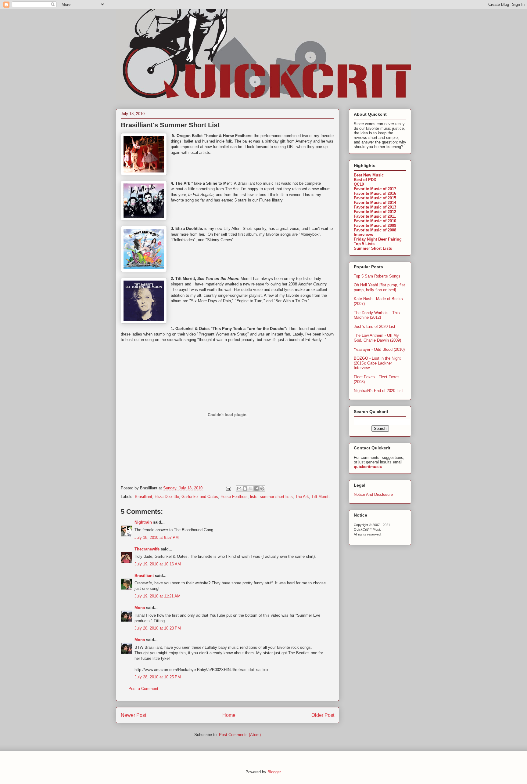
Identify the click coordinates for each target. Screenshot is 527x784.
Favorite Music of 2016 (375, 193)
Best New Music (369, 175)
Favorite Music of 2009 (375, 225)
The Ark (302, 496)
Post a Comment (143, 688)
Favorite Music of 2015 (375, 198)
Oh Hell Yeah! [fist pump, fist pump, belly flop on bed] (379, 287)
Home (228, 715)
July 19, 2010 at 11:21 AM (157, 596)
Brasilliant (143, 496)
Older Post (322, 715)
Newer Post (133, 715)
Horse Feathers (234, 496)
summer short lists (276, 496)
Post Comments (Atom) (240, 734)
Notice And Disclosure (373, 494)
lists (253, 496)
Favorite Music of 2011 (375, 216)
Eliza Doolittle (167, 496)
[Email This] (239, 488)
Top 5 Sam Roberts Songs (377, 276)
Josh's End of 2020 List (374, 326)
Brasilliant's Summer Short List (170, 125)
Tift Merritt (320, 496)
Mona (139, 607)
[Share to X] (251, 488)
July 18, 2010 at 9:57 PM (156, 537)
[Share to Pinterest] (262, 488)
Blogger (274, 772)
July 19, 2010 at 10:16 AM (157, 564)
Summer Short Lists (373, 248)
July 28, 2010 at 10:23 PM (157, 628)
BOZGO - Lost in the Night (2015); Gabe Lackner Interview (377, 363)
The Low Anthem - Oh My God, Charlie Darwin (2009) (377, 338)
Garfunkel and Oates (199, 496)
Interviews (363, 234)
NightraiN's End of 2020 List (378, 390)
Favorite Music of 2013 (375, 207)
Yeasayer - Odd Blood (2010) (379, 349)
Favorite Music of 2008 (375, 230)
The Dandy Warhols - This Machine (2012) (377, 315)
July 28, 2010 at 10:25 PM (157, 677)
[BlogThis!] (245, 488)
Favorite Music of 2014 (375, 202)
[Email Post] (228, 488)
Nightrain (143, 522)
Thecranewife (147, 549)
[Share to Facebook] (256, 488)
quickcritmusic (368, 466)
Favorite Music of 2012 (375, 211)
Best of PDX (365, 179)
